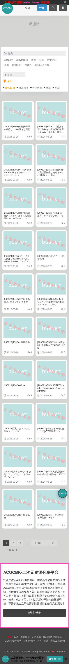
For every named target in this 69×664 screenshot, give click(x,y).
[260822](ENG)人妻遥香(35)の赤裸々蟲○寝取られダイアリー (51, 474)
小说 (41, 59)
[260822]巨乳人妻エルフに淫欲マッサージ (17, 430)
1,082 (38, 543)
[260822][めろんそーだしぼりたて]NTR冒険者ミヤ (50, 430)
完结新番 (36, 636)
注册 (42, 8)
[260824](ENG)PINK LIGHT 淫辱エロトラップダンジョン (51, 215)
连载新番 (25, 636)
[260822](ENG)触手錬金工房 (17, 516)
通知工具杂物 (42, 64)
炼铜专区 (17, 64)
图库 (33, 59)
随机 (48, 87)
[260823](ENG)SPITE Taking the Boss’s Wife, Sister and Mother (51, 388)
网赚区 (28, 64)
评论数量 (37, 87)
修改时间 (23, 87)
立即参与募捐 (34, 612)
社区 (39, 640)
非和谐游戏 (29, 640)
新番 (16, 636)
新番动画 (51, 59)
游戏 (6, 64)
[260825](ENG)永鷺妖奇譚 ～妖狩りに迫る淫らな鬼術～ (17, 129)
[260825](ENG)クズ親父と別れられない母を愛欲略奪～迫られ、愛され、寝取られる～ (50, 130)
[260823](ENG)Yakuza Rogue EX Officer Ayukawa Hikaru (51, 344)
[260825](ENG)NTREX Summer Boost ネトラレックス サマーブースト (17, 172)
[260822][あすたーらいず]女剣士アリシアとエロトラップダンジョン (17, 474)
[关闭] (65, 2)
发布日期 (10, 87)
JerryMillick (22, 59)
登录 (27, 8)
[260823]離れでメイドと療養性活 (50, 257)
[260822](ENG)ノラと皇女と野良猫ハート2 (50, 516)
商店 (46, 640)
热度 (57, 87)
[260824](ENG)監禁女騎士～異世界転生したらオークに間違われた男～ (50, 172)
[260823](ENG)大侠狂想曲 (17, 342)
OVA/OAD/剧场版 (52, 636)
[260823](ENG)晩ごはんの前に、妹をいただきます (17, 300)
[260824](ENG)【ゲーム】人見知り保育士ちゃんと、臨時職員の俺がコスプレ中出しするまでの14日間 (17, 260)
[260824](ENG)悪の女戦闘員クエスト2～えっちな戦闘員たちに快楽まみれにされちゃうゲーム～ (17, 217)
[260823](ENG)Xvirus (14, 385)
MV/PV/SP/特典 (13, 640)
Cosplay (8, 59)
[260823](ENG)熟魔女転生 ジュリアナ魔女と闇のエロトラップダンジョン (50, 301)
